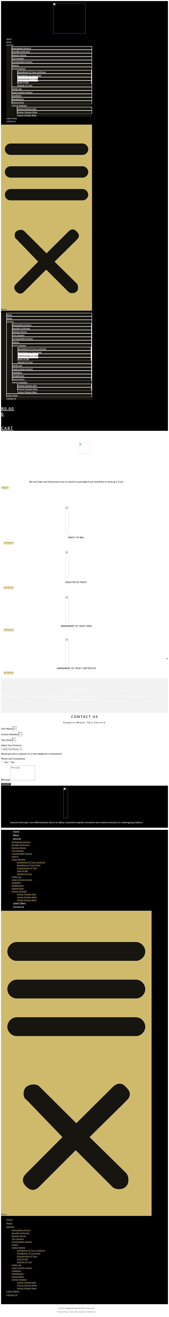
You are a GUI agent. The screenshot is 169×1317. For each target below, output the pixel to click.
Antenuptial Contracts (21, 48)
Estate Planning (19, 68)
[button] (46, 218)
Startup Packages (19, 105)
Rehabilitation (18, 99)
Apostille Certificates (21, 51)
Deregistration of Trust (28, 79)
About (8, 42)
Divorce (15, 65)
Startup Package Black (26, 115)
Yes (6, 762)
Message (6, 779)
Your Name (7, 728)
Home (9, 39)
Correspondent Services (22, 62)
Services (9, 45)
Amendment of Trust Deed (29, 75)
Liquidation (17, 95)
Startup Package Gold (26, 109)
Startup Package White (27, 112)
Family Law (17, 89)
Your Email (6, 740)
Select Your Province (11, 745)
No (12, 762)
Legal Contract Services (22, 92)
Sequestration (18, 102)
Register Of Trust (24, 85)
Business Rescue (19, 55)
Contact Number (9, 734)
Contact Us (11, 121)
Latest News (11, 118)
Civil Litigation (18, 58)
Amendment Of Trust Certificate (32, 72)
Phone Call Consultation (13, 758)
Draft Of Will (23, 82)
